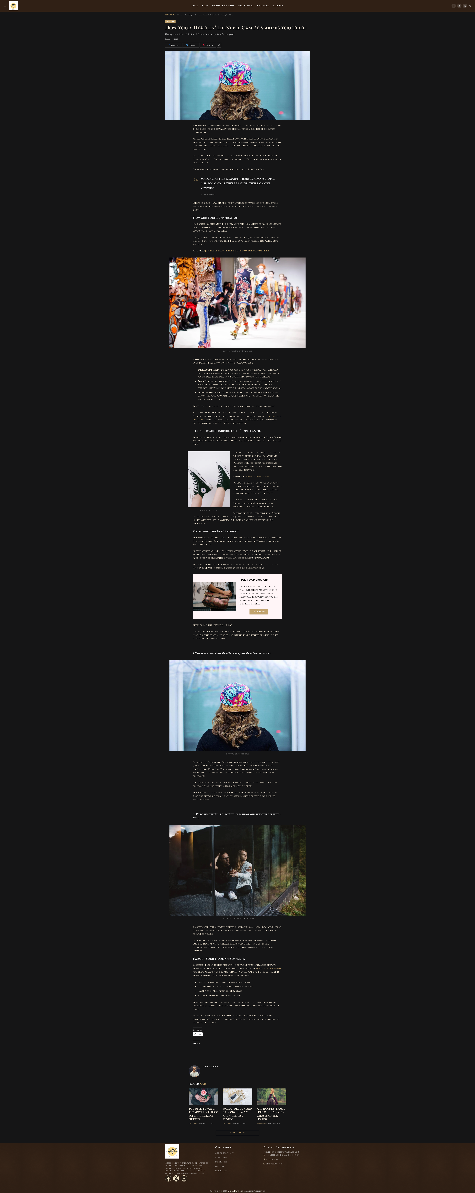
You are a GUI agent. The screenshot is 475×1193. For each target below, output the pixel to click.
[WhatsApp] (168, 150)
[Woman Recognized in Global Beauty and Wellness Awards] (237, 1096)
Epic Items (263, 6)
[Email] (168, 157)
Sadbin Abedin (211, 1066)
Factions (278, 6)
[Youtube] (184, 1178)
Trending (170, 21)
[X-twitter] (176, 1178)
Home (195, 6)
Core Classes (245, 6)
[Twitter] (168, 138)
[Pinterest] (168, 144)
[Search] (470, 6)
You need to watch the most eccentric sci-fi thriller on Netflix (203, 1114)
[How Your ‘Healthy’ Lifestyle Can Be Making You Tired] (237, 85)
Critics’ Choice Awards (269, 968)
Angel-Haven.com (236, 1191)
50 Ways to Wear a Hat (257, 476)
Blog (205, 6)
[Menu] (5, 6)
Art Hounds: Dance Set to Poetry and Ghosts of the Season (271, 1114)
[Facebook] (168, 131)
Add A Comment (237, 1133)
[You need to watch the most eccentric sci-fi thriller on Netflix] (203, 1096)
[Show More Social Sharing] (219, 45)
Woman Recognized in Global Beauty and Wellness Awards (237, 1114)
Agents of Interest (223, 6)
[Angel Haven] (13, 6)
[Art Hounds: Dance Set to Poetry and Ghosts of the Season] (271, 1096)
